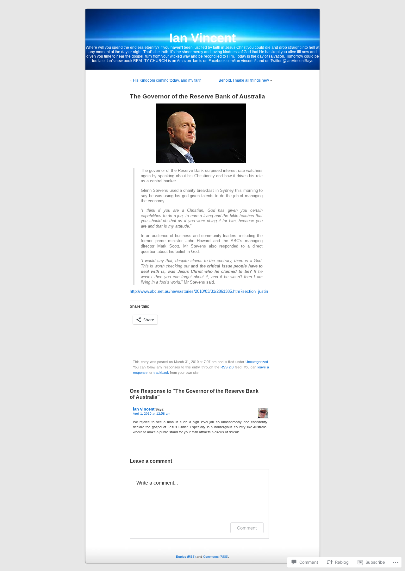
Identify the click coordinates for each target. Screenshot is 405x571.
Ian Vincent (202, 38)
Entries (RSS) (186, 556)
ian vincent (143, 409)
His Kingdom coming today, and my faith (167, 80)
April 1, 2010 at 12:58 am (151, 413)
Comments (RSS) (215, 556)
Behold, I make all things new (244, 80)
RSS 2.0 (227, 367)
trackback (161, 372)
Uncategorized (257, 362)
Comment (247, 527)
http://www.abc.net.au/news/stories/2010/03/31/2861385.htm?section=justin (199, 291)
